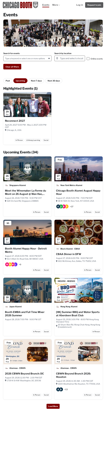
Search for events (11, 53)
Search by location (62, 53)
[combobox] (5, 58)
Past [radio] (8, 81)
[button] (49, 58)
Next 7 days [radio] (36, 81)
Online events (97, 59)
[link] (15, 121)
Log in (79, 5)
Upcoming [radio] (20, 81)
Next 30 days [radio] (54, 81)
